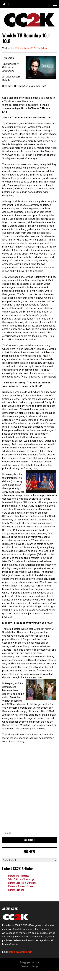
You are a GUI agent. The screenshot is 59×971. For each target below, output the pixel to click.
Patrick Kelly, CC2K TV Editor (31, 48)
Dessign (35, 966)
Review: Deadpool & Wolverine (22, 883)
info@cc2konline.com (20, 951)
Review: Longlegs (16, 890)
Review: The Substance (18, 876)
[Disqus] (29, 785)
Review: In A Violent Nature (20, 886)
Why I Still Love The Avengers (22, 879)
